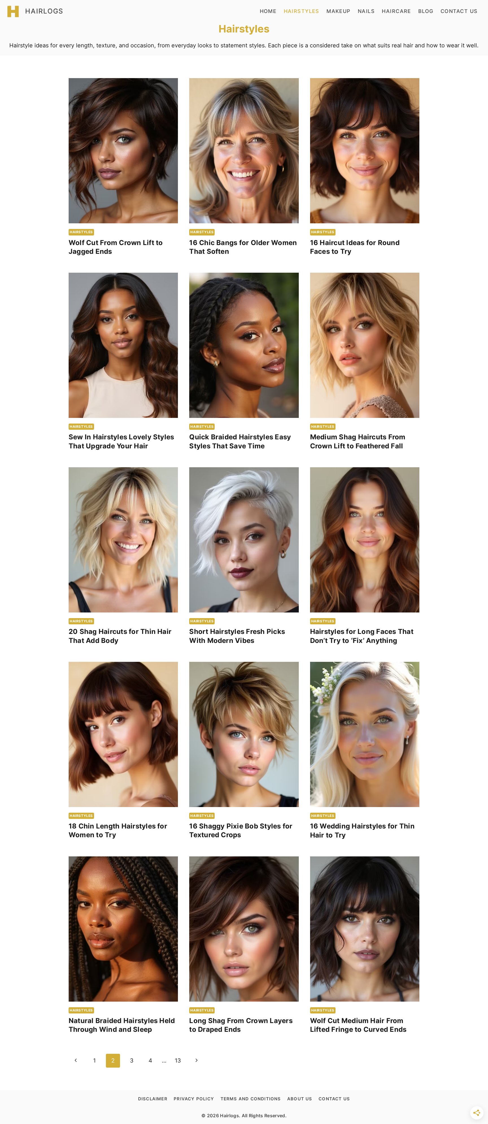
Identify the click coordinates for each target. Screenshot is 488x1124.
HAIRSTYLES (301, 11)
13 (178, 1060)
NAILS (366, 11)
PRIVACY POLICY (194, 1098)
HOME (268, 11)
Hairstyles (81, 232)
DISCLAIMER (152, 1098)
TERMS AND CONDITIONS (251, 1098)
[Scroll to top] (458, 1114)
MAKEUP (338, 11)
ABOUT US (299, 1098)
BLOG (425, 11)
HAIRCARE (396, 11)
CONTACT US (459, 11)
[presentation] (123, 150)
